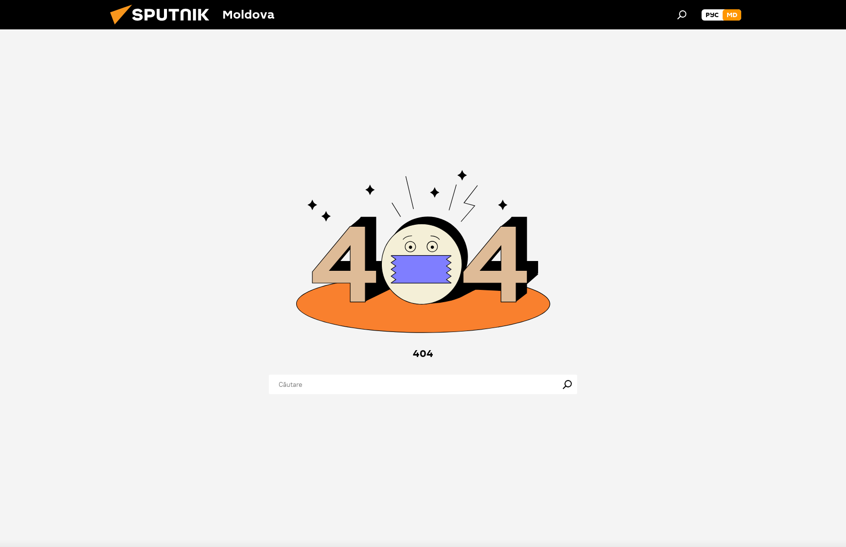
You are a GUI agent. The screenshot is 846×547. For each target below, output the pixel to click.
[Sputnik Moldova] (163, 27)
